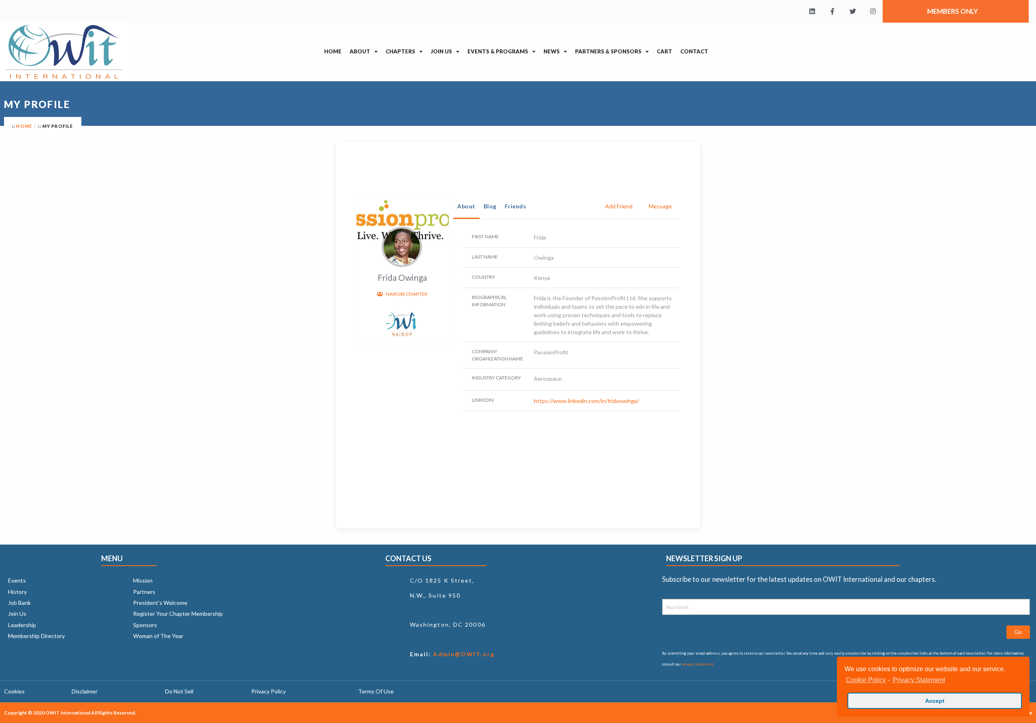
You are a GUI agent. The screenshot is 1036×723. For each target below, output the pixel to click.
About (466, 206)
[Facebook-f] (832, 11)
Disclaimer (85, 691)
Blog (490, 206)
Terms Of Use (376, 691)
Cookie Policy (866, 679)
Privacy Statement (919, 679)
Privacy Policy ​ (269, 691)
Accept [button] (935, 701)
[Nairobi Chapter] (401, 323)
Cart (664, 51)
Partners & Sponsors (608, 51)
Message (660, 206)
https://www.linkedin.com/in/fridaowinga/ (586, 400)
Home (333, 51)
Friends (515, 206)
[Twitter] (852, 11)
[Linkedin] (812, 11)
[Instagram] (873, 11)
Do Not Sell (179, 691)
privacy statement (697, 664)
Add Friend (619, 206)
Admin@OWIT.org (463, 654)
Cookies (14, 691)
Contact (694, 51)
